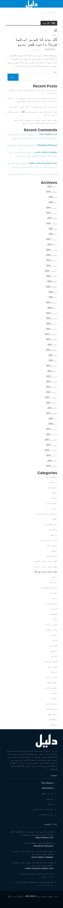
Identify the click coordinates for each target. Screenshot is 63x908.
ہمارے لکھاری (46, 814)
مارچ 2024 (52, 308)
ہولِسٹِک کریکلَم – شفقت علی (20, 145)
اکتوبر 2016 (51, 450)
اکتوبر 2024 (51, 271)
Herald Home (47, 788)
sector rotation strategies (46, 152)
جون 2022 (53, 418)
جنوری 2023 (51, 381)
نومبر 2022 (51, 392)
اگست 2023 (52, 345)
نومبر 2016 (51, 445)
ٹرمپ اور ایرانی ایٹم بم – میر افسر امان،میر (33, 106)
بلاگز (54, 35)
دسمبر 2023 (51, 323)
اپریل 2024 (51, 302)
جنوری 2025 (51, 255)
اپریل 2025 (51, 239)
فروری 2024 (51, 313)
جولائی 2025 (51, 223)
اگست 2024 (52, 281)
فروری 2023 (51, 376)
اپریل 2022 (51, 429)
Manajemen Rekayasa (47, 145)
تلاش (55, 72)
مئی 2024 (53, 297)
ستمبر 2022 (51, 402)
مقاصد (50, 804)
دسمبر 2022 (51, 387)
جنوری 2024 (51, 318)
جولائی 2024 (51, 287)
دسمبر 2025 (51, 213)
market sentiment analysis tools (43, 163)
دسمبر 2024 (51, 260)
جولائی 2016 (51, 466)
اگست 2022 (52, 408)
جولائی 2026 (51, 192)
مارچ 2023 (52, 371)
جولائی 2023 (51, 350)
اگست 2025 (52, 218)
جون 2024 (53, 292)
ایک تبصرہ (35, 49)
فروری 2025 (51, 250)
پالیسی (49, 799)
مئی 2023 (53, 360)
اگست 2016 (52, 461)
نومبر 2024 (51, 265)
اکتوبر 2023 (51, 334)
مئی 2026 (53, 202)
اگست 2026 (52, 186)
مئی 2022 (53, 424)
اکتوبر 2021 (51, 440)
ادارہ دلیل (47, 793)
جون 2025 (53, 229)
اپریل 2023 (51, 366)
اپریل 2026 (51, 208)
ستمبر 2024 (51, 276)
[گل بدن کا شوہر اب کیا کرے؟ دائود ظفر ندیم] (55, 30)
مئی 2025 (53, 234)
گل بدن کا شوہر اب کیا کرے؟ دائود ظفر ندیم (36, 41)
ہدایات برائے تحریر (43, 809)
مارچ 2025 (52, 244)
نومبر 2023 (51, 329)
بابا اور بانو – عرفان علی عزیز (25, 174)
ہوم (55, 12)
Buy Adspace (47, 783)
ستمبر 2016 (51, 455)
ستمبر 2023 (51, 339)
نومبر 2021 (51, 434)
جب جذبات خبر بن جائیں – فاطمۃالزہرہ (33, 882)
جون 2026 (53, 197)
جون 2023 (53, 355)
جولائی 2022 (51, 413)
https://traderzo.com (48, 134)
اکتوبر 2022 (51, 397)
